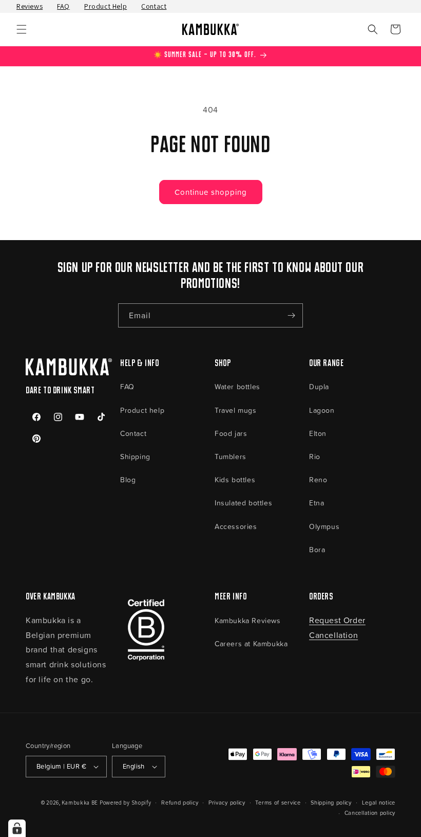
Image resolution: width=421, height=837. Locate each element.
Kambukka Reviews (248, 620)
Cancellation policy (370, 812)
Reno (318, 479)
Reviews (29, 6)
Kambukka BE (80, 802)
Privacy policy (226, 802)
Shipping (135, 456)
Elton (318, 433)
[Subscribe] (291, 315)
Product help (142, 410)
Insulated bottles (243, 502)
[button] (21, 29)
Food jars (231, 433)
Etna (316, 502)
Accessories (236, 526)
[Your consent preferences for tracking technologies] (17, 828)
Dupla (319, 386)
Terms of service (277, 802)
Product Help (105, 6)
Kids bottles (235, 479)
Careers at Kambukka (251, 643)
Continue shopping (211, 192)
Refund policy (179, 802)
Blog (128, 479)
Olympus (324, 526)
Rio (314, 456)
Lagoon (322, 410)
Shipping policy (331, 802)
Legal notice (378, 802)
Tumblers (230, 456)
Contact (153, 6)
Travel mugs (236, 410)
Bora (317, 549)
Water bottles (237, 386)
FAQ (63, 6)
